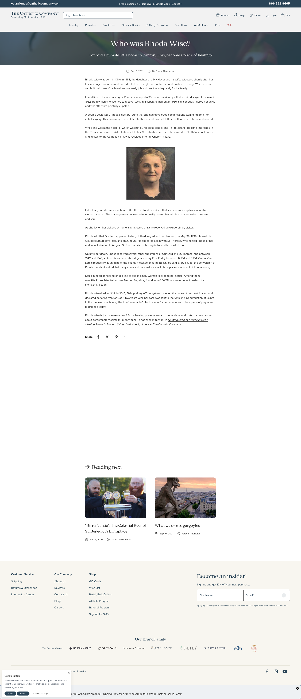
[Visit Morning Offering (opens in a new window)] (134, 648)
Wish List (94, 588)
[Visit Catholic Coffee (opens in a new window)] (80, 648)
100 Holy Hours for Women (102, 441)
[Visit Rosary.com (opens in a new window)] (161, 648)
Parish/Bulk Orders (100, 594)
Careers (59, 607)
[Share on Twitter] (107, 336)
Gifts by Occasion (157, 25)
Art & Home (201, 25)
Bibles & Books (130, 25)
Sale (230, 25)
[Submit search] (68, 15)
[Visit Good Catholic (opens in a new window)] (107, 648)
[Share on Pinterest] (116, 336)
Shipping (16, 581)
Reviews (59, 588)
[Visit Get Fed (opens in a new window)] (238, 648)
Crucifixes (108, 25)
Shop (92, 574)
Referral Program (99, 607)
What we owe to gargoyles (177, 525)
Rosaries (90, 25)
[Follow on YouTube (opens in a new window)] (284, 671)
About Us (60, 581)
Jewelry (73, 25)
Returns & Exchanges (24, 588)
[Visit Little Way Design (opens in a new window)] (254, 648)
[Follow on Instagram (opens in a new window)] (275, 671)
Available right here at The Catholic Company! (153, 324)
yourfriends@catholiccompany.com (35, 3)
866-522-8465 (279, 3)
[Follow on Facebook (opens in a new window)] (267, 671)
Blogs (57, 601)
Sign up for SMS (99, 614)
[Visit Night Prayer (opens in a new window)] (215, 648)
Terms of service (77, 671)
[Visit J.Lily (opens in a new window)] (188, 648)
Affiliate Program (99, 601)
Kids (217, 25)
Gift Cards (95, 581)
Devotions (181, 25)
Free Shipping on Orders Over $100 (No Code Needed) (150, 4)
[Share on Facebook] (98, 336)
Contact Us (61, 594)
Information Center (22, 594)
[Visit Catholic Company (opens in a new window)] (53, 648)
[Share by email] (125, 336)
